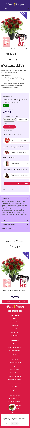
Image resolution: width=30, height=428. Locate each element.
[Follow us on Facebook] (9, 311)
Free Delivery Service (15, 362)
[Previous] (1, 48)
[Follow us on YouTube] (20, 311)
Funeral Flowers (14, 373)
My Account (14, 344)
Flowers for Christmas (14, 383)
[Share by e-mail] (14, 189)
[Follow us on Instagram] (13, 311)
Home (14, 318)
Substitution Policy (8, 228)
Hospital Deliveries (14, 398)
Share (4, 189)
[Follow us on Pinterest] (16, 311)
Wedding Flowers (14, 366)
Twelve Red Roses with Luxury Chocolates (15, 290)
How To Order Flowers (14, 347)
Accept (6, 423)
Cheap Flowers (14, 390)
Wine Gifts (14, 386)
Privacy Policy (14, 332)
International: (4, 81)
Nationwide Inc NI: (6, 75)
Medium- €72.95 (22, 119)
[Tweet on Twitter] (12, 189)
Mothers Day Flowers (15, 376)
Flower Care (14, 325)
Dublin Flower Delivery (14, 402)
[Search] (6, 8)
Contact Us (14, 335)
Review (4, 220)
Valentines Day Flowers (14, 379)
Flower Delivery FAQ (14, 354)
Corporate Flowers (14, 369)
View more (21, 301)
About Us (14, 322)
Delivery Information (8, 224)
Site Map (14, 329)
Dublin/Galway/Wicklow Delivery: (10, 70)
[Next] (26, 48)
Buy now (8, 301)
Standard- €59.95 (9, 119)
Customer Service (14, 351)
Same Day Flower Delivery (14, 412)
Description (5, 198)
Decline (14, 423)
